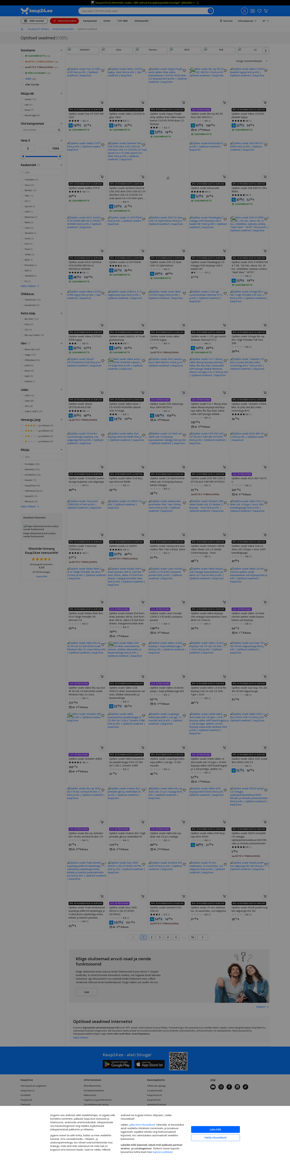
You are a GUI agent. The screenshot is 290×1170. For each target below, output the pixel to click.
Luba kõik (215, 1129)
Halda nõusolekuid (216, 1137)
